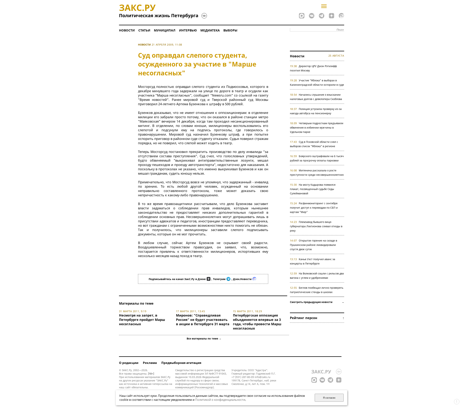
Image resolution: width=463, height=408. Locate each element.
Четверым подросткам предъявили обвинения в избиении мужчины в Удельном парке (316, 127)
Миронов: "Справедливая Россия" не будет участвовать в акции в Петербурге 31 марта (202, 319)
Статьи (144, 30)
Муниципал (164, 30)
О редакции (128, 363)
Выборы (230, 30)
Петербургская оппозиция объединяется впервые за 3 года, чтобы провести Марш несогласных (257, 321)
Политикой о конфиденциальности (220, 400)
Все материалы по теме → (204, 338)
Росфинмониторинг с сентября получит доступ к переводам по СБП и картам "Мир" (314, 208)
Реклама (150, 363)
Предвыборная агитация (181, 363)
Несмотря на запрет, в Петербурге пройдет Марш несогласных (142, 319)
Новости (127, 30)
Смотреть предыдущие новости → (317, 302)
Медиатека (210, 30)
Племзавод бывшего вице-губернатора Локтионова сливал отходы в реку (316, 226)
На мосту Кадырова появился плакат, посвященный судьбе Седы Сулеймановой (313, 189)
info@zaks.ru (262, 377)
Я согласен (329, 397)
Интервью (188, 30)
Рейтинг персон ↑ (317, 318)
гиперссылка (160, 384)
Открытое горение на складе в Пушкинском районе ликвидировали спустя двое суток (313, 245)
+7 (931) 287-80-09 (243, 377)
